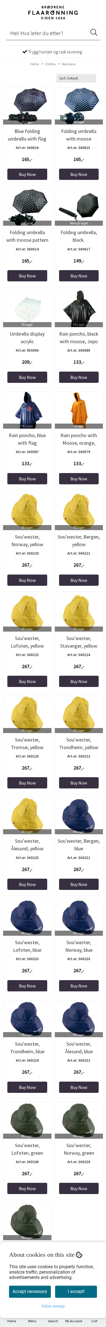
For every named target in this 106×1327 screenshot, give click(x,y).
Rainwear (69, 64)
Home (34, 64)
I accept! (76, 1291)
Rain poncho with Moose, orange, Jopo (78, 443)
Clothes (50, 64)
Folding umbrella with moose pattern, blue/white (79, 139)
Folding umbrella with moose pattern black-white (27, 240)
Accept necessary (29, 1291)
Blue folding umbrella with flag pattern (27, 139)
